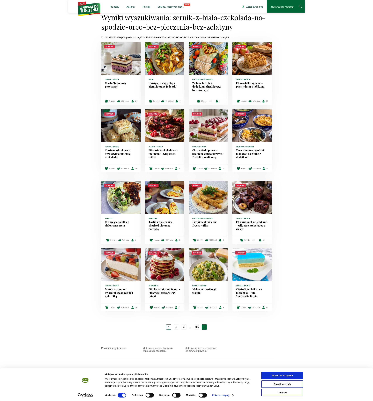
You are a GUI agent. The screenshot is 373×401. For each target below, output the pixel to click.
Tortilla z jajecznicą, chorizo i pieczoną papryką (161, 225)
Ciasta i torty (112, 80)
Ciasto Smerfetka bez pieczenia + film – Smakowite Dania (249, 293)
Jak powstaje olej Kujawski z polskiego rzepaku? (158, 349)
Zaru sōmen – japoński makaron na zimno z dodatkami (250, 154)
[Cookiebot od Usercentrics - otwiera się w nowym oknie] (85, 395)
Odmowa (282, 392)
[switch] (150, 395)
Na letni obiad (199, 286)
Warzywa (153, 218)
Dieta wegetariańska (202, 80)
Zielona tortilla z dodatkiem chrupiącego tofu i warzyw (206, 86)
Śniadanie (153, 286)
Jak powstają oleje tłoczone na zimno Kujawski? (200, 349)
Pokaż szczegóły (221, 395)
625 (197, 327)
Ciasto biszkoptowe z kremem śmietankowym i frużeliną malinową (208, 154)
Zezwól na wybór (282, 384)
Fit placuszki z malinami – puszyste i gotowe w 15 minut (164, 293)
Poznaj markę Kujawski (113, 348)
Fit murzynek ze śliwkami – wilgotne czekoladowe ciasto (251, 225)
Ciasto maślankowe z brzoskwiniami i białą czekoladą (118, 154)
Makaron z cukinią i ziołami (204, 291)
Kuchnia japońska (245, 147)
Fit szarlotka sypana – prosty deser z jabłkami (250, 84)
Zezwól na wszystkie (282, 375)
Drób (151, 80)
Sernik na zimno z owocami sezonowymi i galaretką (119, 293)
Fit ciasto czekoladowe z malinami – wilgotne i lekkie (163, 154)
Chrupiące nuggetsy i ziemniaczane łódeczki (162, 84)
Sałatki (108, 218)
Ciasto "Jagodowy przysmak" (115, 84)
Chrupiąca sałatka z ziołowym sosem (117, 223)
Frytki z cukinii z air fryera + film (204, 223)
